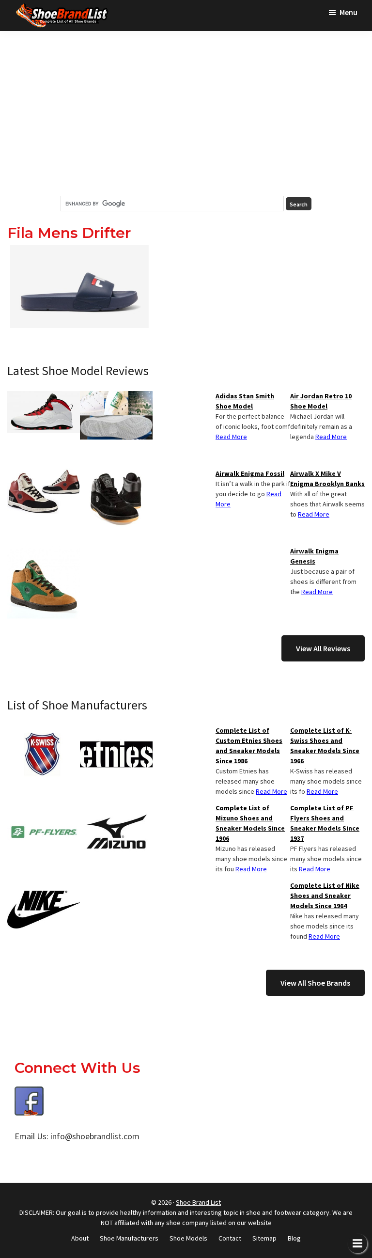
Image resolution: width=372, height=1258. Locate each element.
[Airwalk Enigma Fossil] (116, 474)
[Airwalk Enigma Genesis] (43, 552)
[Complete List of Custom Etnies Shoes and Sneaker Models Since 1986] (116, 731)
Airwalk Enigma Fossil (250, 473)
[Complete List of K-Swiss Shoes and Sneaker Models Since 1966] (43, 731)
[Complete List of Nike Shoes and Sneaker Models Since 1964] (43, 886)
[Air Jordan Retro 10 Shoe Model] (43, 397)
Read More (331, 436)
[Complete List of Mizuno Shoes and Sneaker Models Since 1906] (116, 809)
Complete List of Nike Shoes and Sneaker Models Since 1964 (324, 895)
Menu (348, 12)
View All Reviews (323, 648)
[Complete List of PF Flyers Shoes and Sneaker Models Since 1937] (43, 809)
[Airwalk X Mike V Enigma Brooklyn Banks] (43, 474)
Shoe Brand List (198, 1202)
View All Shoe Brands (315, 983)
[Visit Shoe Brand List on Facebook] (29, 1093)
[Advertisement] (186, 113)
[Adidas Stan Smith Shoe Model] (116, 397)
